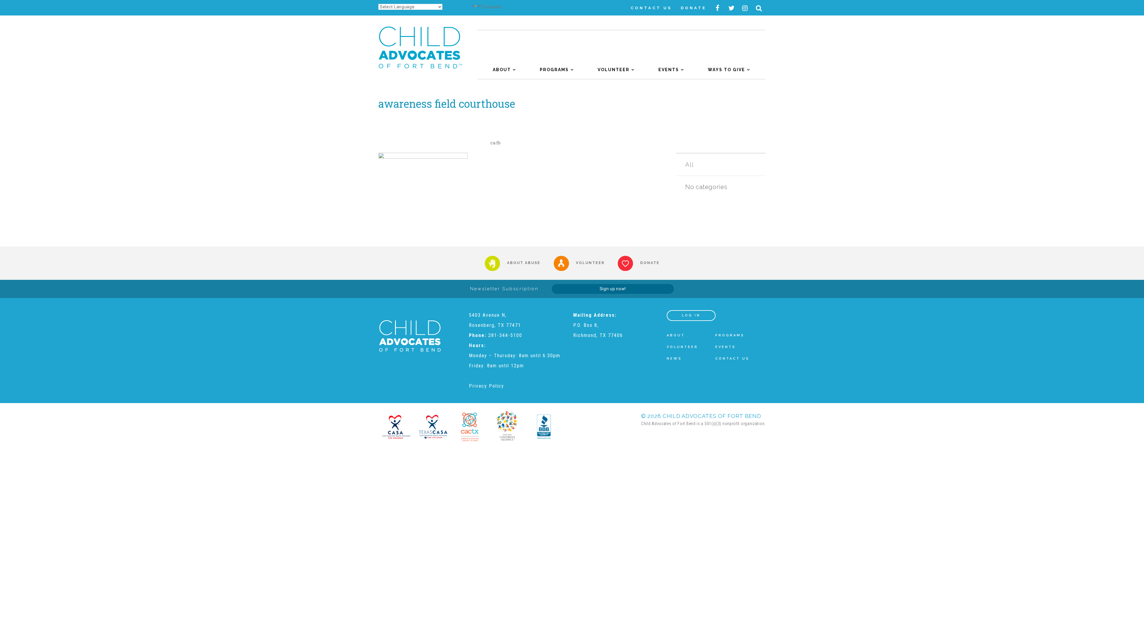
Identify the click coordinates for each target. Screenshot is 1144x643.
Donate (693, 8)
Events (668, 69)
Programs (554, 69)
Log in (691, 315)
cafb (495, 143)
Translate (492, 6)
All (689, 164)
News (674, 358)
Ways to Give (726, 69)
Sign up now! (613, 288)
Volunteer (613, 69)
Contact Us (651, 8)
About (502, 69)
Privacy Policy (486, 386)
